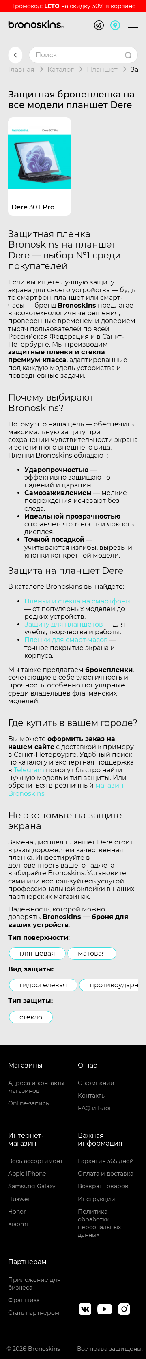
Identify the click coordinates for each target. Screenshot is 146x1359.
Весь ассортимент (35, 1161)
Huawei (18, 1199)
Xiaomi (18, 1224)
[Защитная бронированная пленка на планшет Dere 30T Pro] (39, 148)
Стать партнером (33, 1312)
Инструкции (96, 1199)
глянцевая (37, 953)
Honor (17, 1211)
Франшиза (24, 1300)
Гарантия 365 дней (106, 1161)
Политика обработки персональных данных (99, 1223)
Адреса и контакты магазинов (36, 1086)
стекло (30, 1017)
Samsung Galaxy (32, 1186)
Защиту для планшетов (63, 624)
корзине (123, 6)
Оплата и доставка (105, 1173)
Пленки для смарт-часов (66, 640)
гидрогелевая (43, 985)
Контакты (92, 1095)
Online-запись (28, 1103)
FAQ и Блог (95, 1108)
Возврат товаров (103, 1186)
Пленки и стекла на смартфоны (77, 601)
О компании (96, 1083)
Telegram (29, 770)
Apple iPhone (27, 1173)
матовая (92, 953)
